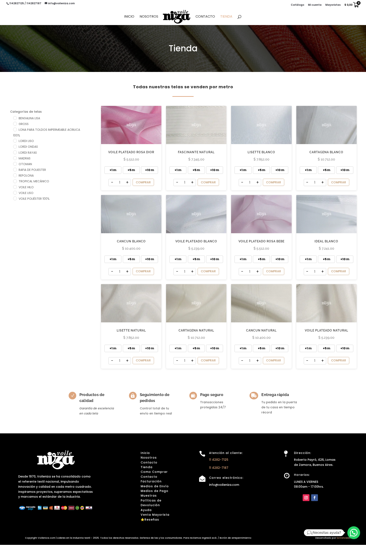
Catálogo (297, 5)
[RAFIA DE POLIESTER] (15, 169)
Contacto (205, 17)
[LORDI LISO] (15, 140)
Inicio (129, 17)
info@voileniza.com (224, 485)
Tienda (226, 17)
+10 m (149, 170)
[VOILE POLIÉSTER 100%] (15, 198)
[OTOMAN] (15, 163)
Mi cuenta (315, 5)
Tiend (145, 467)
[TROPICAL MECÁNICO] (15, 181)
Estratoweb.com (347, 537)
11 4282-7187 (218, 468)
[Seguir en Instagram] (306, 497)
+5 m (131, 170)
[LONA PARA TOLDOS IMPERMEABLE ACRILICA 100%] (15, 129)
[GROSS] (15, 123)
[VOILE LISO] (15, 192)
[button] (353, 532)
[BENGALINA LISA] (15, 117)
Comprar (143, 182)
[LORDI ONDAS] (15, 146)
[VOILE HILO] (15, 186)
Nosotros (149, 17)
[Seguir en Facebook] (314, 497)
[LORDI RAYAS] (15, 152)
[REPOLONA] (15, 175)
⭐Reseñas (150, 519)
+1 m (113, 170)
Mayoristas (333, 5)
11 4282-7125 (218, 460)
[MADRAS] (15, 158)
